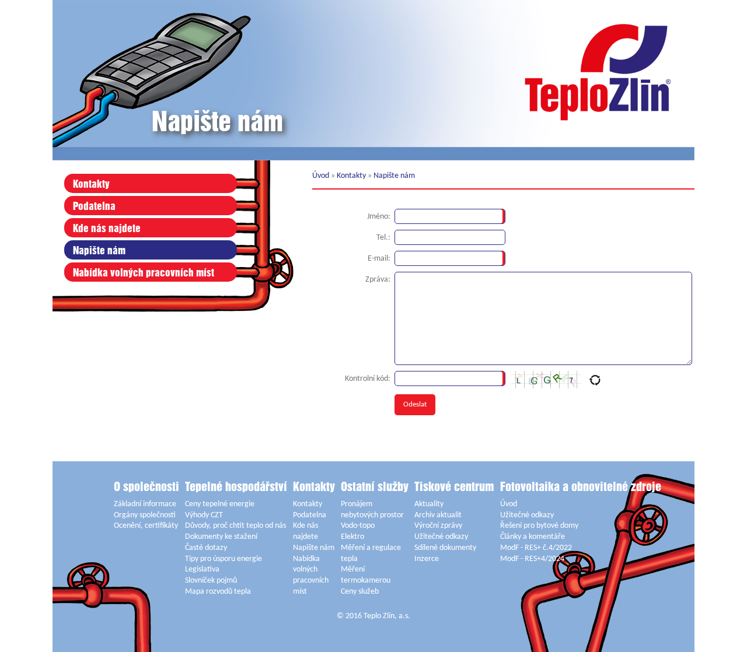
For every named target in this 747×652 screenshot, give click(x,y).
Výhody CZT (204, 515)
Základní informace (145, 504)
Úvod (320, 175)
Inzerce (426, 559)
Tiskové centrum (454, 487)
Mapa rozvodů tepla (218, 591)
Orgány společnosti (145, 515)
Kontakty (91, 185)
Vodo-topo (358, 525)
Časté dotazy (206, 548)
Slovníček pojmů (211, 580)
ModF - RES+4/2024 (532, 559)
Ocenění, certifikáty (146, 525)
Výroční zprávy (438, 525)
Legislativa (202, 569)
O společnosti (146, 487)
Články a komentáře (532, 536)
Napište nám (99, 251)
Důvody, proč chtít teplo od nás (235, 525)
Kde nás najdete (107, 229)
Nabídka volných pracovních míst (143, 273)
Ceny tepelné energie (219, 504)
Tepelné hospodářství (236, 487)
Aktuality (429, 504)
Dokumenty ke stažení (221, 536)
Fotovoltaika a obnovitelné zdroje (580, 487)
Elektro (352, 536)
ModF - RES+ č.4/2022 (536, 548)
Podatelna (94, 207)
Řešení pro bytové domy (539, 525)
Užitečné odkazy (441, 536)
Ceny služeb (360, 591)
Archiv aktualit (438, 515)
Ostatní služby (375, 487)
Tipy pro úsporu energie (223, 559)
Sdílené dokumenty (445, 548)
